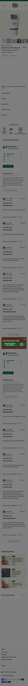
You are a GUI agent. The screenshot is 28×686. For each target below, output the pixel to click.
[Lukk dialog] (24, 339)
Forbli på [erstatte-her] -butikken (10, 344)
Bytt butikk (21, 344)
